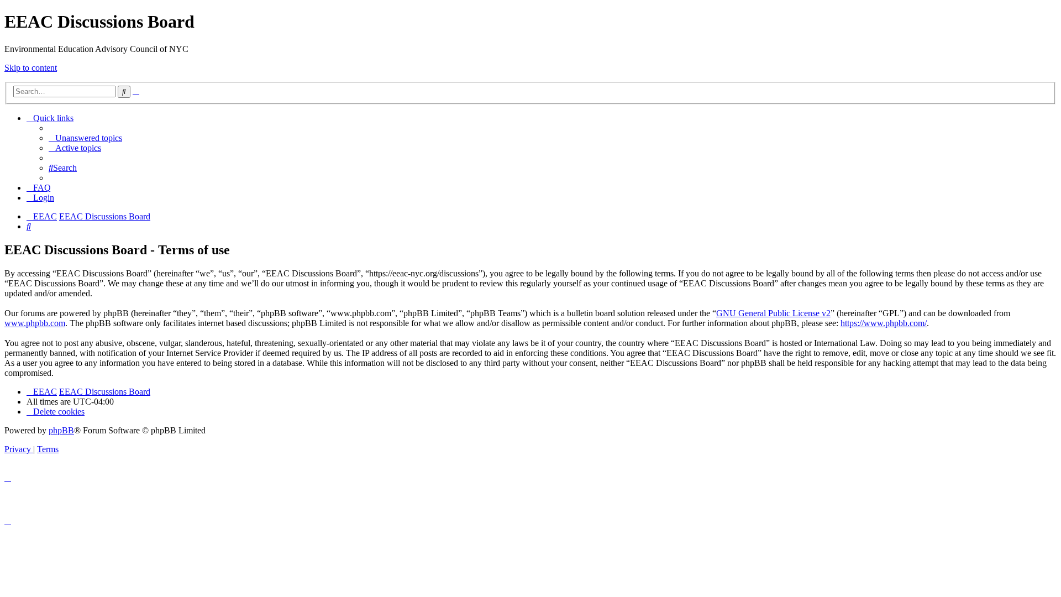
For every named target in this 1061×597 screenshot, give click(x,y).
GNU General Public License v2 (773, 313)
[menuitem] (85, 138)
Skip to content (30, 67)
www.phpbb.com (34, 323)
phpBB (61, 430)
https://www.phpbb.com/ (884, 323)
